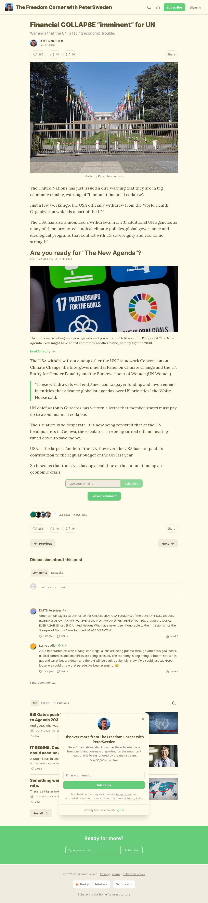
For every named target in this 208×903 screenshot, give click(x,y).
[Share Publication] (158, 7)
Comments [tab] (39, 573)
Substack (84, 894)
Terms (116, 874)
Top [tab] (34, 703)
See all (38, 813)
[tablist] (47, 573)
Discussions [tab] (61, 703)
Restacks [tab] (57, 573)
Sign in (195, 7)
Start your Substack (93, 884)
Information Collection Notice (103, 798)
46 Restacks (80, 514)
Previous (45, 543)
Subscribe (174, 7)
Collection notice (134, 874)
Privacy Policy (135, 798)
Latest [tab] (45, 703)
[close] (143, 719)
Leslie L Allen (48, 645)
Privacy (104, 874)
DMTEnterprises (50, 610)
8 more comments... (43, 682)
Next (165, 543)
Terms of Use (123, 794)
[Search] (149, 7)
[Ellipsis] (176, 610)
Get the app (124, 884)
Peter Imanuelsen (51, 41)
